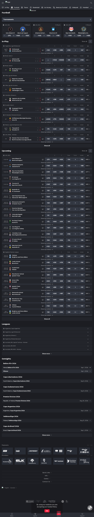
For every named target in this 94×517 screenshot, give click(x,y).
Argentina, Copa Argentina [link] (12, 328)
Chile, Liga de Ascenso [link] (11, 85)
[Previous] (3, 30)
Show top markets (46, 53)
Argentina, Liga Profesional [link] (12, 46)
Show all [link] (84, 41)
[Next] (90, 30)
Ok (47, 511)
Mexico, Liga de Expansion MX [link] (13, 125)
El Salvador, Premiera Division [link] (13, 115)
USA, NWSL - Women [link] (11, 134)
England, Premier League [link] (12, 252)
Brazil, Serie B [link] (8, 65)
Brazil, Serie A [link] (8, 56)
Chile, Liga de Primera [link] (11, 75)
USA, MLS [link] (7, 155)
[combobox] (9, 488)
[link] (12, 3)
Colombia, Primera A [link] (10, 95)
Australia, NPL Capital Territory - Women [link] (16, 342)
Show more (46, 354)
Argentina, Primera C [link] (10, 335)
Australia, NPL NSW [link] (10, 346)
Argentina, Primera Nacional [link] (13, 339)
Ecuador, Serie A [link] (9, 105)
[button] (47, 46)
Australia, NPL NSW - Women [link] (13, 349)
